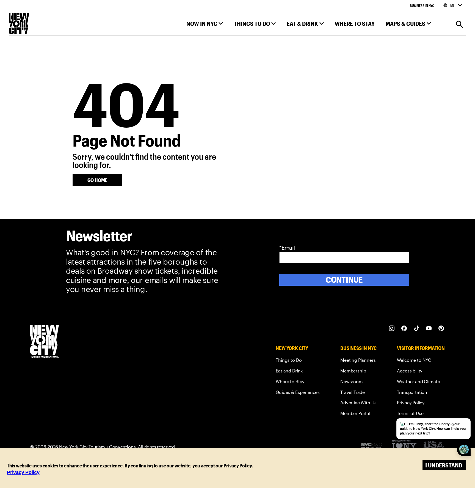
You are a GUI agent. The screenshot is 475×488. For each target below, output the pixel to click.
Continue (344, 279)
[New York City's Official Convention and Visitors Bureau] (373, 446)
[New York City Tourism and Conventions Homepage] (44, 342)
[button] (204, 25)
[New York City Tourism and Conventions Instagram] (391, 328)
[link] (298, 361)
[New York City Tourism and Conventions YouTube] (429, 328)
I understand (443, 465)
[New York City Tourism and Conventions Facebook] (404, 328)
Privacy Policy (23, 472)
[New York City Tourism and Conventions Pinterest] (441, 328)
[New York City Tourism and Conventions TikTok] (416, 328)
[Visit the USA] (433, 446)
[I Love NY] (404, 446)
